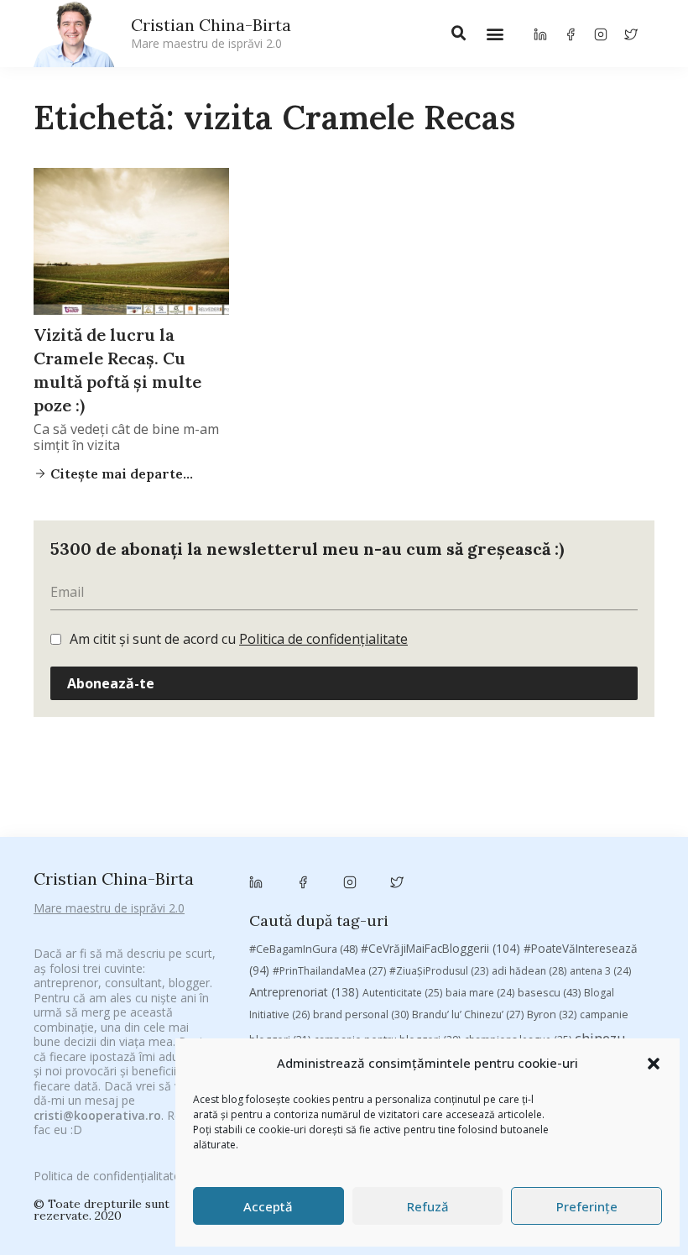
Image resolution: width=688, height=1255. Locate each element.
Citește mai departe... (120, 473)
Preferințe (587, 1206)
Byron (551, 1014)
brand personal (361, 1014)
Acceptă (268, 1206)
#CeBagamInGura (303, 948)
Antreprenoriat (304, 992)
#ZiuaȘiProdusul (438, 971)
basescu (549, 992)
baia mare (480, 993)
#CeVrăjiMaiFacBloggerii (440, 948)
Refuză (428, 1206)
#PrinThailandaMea (329, 971)
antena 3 (600, 971)
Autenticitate (402, 993)
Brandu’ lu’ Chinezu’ (468, 1014)
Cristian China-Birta (211, 32)
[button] (653, 1063)
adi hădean (529, 971)
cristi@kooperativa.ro (97, 1115)
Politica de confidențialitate (323, 639)
